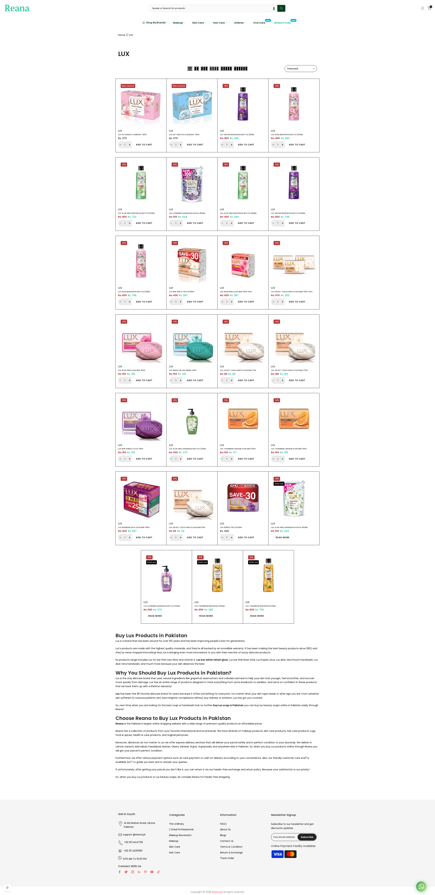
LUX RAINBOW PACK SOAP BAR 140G (134, 527)
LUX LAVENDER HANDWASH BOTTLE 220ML (162, 606)
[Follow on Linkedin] (139, 872)
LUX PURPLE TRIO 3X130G (231, 527)
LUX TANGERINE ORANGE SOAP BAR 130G (289, 449)
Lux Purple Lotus (265, 659)
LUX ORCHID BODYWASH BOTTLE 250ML (237, 134)
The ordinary (176, 824)
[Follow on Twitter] (126, 872)
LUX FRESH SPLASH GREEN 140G (182, 370)
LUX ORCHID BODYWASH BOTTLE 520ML (288, 213)
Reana (308, 746)
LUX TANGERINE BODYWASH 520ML (261, 606)
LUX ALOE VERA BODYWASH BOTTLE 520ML (136, 213)
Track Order (227, 858)
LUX (120, 130)
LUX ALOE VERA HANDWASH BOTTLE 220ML (187, 449)
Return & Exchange (231, 852)
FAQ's (223, 824)
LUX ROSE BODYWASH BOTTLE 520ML (134, 291)
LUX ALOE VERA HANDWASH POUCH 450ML (289, 527)
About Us (225, 829)
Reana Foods (284, 22)
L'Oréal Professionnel (181, 829)
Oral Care (261, 22)
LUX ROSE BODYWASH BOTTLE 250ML (287, 134)
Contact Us (226, 841)
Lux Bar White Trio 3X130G (181, 291)
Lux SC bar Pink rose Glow (163, 659)
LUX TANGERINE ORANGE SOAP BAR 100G (238, 449)
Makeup (178, 22)
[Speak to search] (274, 8)
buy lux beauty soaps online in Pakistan (278, 705)
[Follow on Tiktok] (158, 872)
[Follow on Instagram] (132, 872)
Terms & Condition (231, 846)
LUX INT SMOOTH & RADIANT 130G (184, 134)
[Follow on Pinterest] (145, 872)
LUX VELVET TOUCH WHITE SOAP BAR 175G (289, 370)
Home (121, 35)
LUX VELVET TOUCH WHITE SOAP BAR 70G (238, 370)
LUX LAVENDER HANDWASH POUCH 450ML (187, 213)
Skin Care (198, 22)
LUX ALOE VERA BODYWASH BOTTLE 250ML (238, 213)
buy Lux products (142, 777)
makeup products (252, 731)
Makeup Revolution (180, 835)
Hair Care (219, 22)
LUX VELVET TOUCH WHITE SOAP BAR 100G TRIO (291, 291)
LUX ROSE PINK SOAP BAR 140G (131, 370)
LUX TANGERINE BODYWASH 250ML (210, 606)
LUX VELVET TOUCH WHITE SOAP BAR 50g (187, 527)
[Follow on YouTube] (151, 872)
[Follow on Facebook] (119, 872)
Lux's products (124, 648)
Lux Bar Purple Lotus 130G (130, 449)
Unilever (239, 22)
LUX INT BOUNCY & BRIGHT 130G (132, 134)
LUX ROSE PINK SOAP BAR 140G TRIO (236, 291)
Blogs (223, 835)
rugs (312, 731)
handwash (188, 705)
